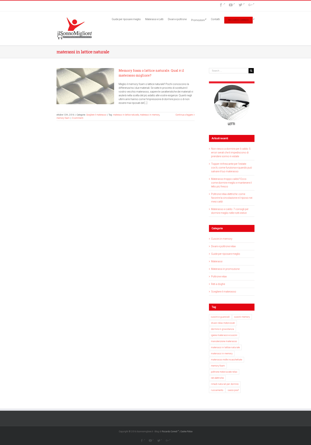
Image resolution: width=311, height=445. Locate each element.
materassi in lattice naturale (126, 115)
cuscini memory (242, 316)
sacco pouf (233, 390)
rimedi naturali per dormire (224, 384)
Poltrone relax (219, 276)
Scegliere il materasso (96, 115)
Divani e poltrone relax (223, 246)
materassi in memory (149, 115)
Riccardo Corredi (169, 431)
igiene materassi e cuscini (224, 335)
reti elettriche (217, 378)
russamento (217, 390)
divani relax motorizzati (223, 323)
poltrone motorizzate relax (224, 371)
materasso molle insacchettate (226, 359)
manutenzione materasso (224, 341)
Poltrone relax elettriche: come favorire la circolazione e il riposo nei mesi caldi (231, 198)
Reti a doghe (218, 284)
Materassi (216, 261)
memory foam (63, 118)
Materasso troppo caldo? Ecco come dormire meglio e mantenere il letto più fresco (231, 182)
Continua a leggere (184, 115)
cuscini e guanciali (220, 316)
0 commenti (77, 118)
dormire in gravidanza (222, 329)
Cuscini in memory (221, 238)
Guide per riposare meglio (225, 253)
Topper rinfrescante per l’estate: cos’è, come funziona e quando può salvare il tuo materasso (231, 167)
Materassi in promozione (225, 269)
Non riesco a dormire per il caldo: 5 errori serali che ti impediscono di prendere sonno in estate (231, 152)
